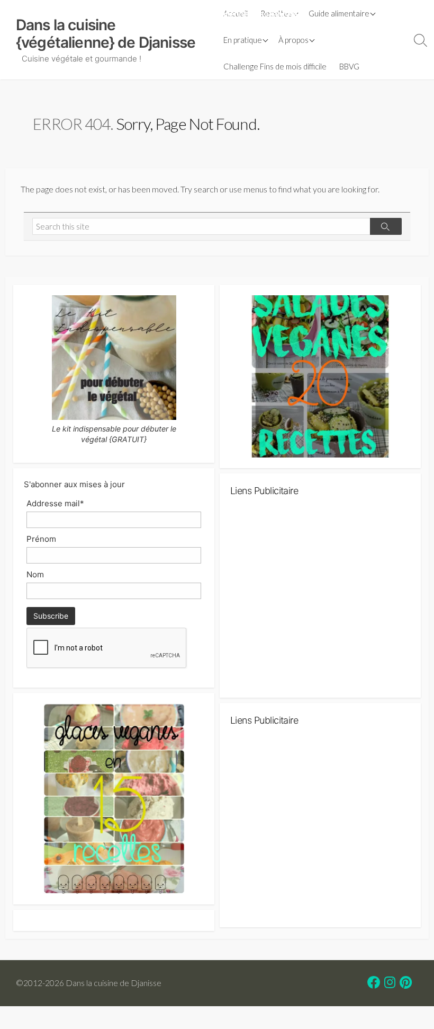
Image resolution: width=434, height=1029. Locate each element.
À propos (293, 40)
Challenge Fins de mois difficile (275, 66)
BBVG (349, 66)
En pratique (242, 40)
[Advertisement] (320, 601)
